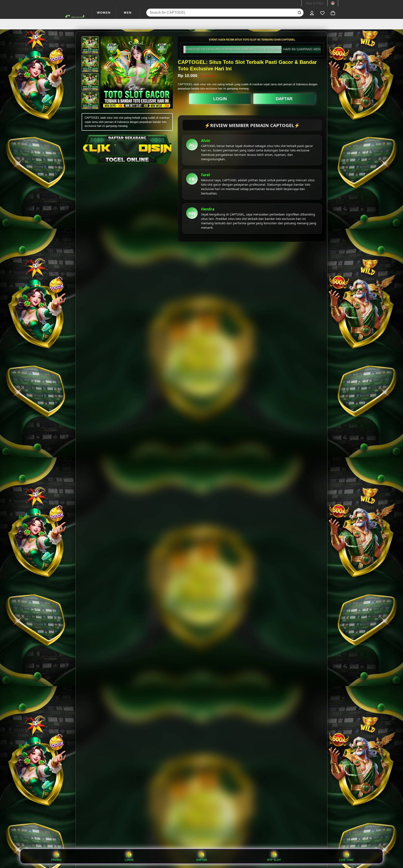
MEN (128, 12)
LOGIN (220, 98)
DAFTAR (284, 98)
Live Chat (346, 859)
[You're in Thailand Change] (333, 3)
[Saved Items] (322, 12)
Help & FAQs (314, 3)
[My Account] (312, 12)
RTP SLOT (274, 859)
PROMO (56, 859)
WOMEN (104, 12)
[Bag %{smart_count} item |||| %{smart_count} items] (333, 12)
